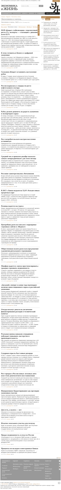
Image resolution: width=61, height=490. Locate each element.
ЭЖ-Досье (29, 27)
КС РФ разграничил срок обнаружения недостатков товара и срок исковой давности (51, 44)
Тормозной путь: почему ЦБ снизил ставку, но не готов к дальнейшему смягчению (50, 24)
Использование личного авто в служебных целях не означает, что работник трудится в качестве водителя (52, 37)
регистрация (52, 13)
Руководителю (7, 13)
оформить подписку (6, 24)
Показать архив (38, 30)
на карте (30, 484)
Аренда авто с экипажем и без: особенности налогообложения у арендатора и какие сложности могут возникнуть (52, 30)
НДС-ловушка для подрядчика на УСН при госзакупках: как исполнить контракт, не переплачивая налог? (52, 51)
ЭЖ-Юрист (35, 27)
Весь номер (4, 27)
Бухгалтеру (17, 13)
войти (47, 13)
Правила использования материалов (21, 482)
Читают (44, 17)
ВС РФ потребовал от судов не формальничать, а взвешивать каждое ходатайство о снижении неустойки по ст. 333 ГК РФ (51, 67)
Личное (31, 13)
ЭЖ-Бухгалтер (21, 27)
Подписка (40, 13)
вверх (59, 457)
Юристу (24, 13)
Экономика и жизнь (11, 19)
